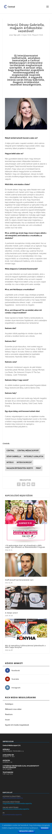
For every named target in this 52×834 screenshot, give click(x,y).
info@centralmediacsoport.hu (13, 798)
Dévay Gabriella (14, 456)
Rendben (44, 828)
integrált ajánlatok (33, 456)
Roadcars (9, 714)
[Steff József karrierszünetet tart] (26, 565)
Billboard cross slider (13, 709)
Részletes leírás (26, 831)
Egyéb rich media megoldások (17, 725)
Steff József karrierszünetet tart (19, 580)
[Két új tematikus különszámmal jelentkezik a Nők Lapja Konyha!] (26, 630)
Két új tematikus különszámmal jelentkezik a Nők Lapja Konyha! (25, 646)
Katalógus (9, 704)
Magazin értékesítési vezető (20, 468)
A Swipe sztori (11, 613)
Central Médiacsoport (28, 451)
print (38, 468)
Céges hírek (26, 35)
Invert (7, 720)
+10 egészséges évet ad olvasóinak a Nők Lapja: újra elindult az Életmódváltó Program (25, 546)
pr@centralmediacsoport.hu (12, 814)
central (10, 451)
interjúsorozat (24, 462)
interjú (10, 462)
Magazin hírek (37, 35)
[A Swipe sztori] (26, 598)
